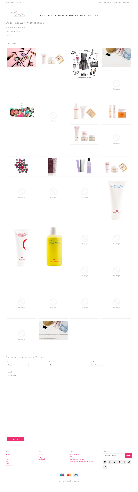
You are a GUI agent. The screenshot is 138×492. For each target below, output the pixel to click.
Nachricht (10, 372)
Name (9, 362)
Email (51, 362)
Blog (82, 15)
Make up (62, 15)
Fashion (73, 15)
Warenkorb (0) (127, 2)
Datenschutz (74, 454)
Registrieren (117, 2)
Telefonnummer (97, 362)
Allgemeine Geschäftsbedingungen (81, 461)
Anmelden (107, 2)
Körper (40, 457)
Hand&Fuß (41, 459)
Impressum (93, 15)
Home (42, 15)
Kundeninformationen (77, 459)
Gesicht (40, 454)
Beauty (51, 15)
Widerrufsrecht (75, 457)
